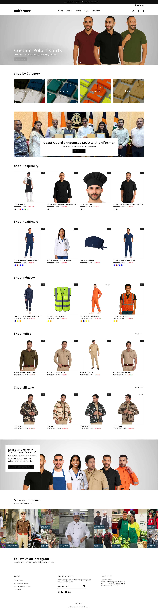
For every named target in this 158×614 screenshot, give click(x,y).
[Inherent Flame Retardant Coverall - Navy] (15, 321)
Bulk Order (95, 11)
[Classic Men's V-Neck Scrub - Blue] (114, 265)
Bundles (78, 11)
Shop (68, 11)
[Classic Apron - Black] (15, 209)
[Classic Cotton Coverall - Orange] (81, 321)
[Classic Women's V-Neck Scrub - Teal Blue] (20, 265)
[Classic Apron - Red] (20, 209)
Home (60, 11)
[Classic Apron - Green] (25, 209)
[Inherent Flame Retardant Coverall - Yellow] (18, 321)
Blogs (86, 11)
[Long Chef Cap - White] (84, 209)
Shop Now (20, 59)
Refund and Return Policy (22, 586)
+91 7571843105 (109, 584)
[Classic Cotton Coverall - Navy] (84, 321)
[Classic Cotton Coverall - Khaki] (89, 321)
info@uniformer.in (111, 586)
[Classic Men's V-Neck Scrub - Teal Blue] (119, 265)
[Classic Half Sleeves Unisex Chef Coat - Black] (117, 209)
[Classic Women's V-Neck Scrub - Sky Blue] (23, 265)
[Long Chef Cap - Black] (81, 209)
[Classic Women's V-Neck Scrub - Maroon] (18, 265)
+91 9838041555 (121, 584)
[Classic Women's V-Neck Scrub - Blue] (15, 265)
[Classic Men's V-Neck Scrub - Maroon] (117, 265)
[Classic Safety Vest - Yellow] (114, 321)
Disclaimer (17, 589)
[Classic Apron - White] (18, 209)
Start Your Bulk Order (21, 467)
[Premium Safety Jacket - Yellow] (48, 321)
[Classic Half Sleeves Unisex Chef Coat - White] (114, 209)
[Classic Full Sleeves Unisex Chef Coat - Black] (48, 209)
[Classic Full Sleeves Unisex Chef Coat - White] (51, 209)
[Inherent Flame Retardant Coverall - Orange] (20, 321)
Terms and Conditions (21, 583)
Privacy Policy (18, 580)
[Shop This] (79, 134)
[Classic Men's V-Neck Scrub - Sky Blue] (122, 265)
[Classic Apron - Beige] (28, 209)
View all (139, 333)
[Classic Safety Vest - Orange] (117, 321)
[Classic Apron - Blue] (23, 209)
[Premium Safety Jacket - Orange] (51, 321)
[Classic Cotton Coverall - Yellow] (86, 321)
